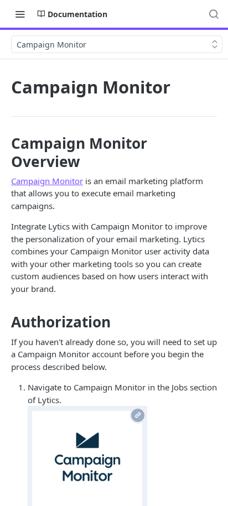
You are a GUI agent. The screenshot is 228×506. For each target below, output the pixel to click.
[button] (87, 464)
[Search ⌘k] (213, 14)
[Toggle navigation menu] (20, 14)
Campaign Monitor (47, 180)
